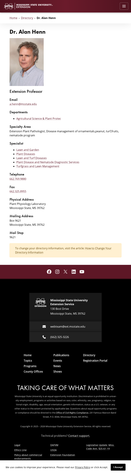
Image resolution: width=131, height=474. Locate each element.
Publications (61, 355)
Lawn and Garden (27, 150)
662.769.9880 (18, 179)
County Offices (33, 371)
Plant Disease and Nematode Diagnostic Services (47, 162)
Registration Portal (95, 360)
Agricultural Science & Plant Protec (38, 118)
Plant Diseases (25, 154)
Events (57, 360)
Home (13, 18)
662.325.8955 (18, 191)
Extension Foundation (62, 455)
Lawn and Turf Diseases (31, 158)
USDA (53, 450)
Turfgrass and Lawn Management (37, 166)
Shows (57, 371)
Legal (17, 445)
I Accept (118, 467)
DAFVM (54, 445)
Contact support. (79, 436)
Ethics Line (20, 450)
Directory (27, 18)
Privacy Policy (82, 467)
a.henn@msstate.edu (23, 104)
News (57, 366)
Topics (28, 360)
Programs (30, 366)
